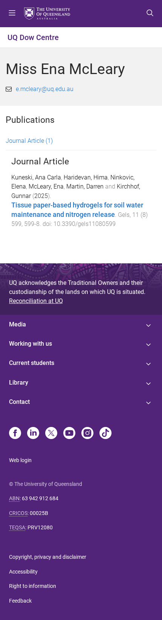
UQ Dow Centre (33, 37)
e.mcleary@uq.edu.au (44, 89)
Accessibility (23, 572)
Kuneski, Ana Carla (36, 177)
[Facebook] (15, 433)
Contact (19, 401)
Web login (20, 460)
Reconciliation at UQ (36, 301)
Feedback (20, 601)
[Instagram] (87, 433)
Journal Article (29, 140)
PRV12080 (40, 527)
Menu (12, 13)
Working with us (30, 343)
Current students (31, 362)
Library (18, 382)
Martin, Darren (85, 186)
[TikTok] (105, 433)
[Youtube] (69, 433)
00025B (39, 513)
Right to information (32, 586)
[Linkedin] (33, 433)
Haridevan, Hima (86, 177)
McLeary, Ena (46, 186)
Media (17, 324)
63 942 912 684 (40, 498)
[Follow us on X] (51, 433)
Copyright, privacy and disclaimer (47, 557)
